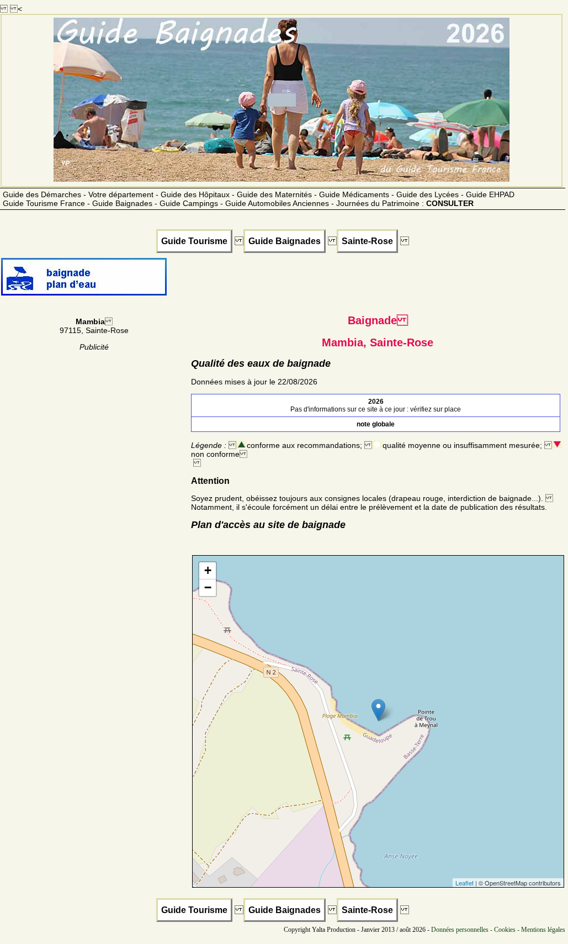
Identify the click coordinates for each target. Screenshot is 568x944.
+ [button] (207, 570)
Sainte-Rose (367, 241)
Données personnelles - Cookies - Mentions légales (498, 930)
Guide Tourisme (194, 241)
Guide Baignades (284, 241)
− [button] (207, 587)
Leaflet (464, 882)
